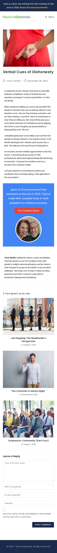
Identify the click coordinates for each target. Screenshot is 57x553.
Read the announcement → (35, 7)
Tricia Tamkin (14, 81)
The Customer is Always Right (28, 391)
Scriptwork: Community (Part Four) (28, 440)
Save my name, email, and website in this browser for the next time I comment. (27, 515)
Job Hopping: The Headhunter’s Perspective (28, 340)
